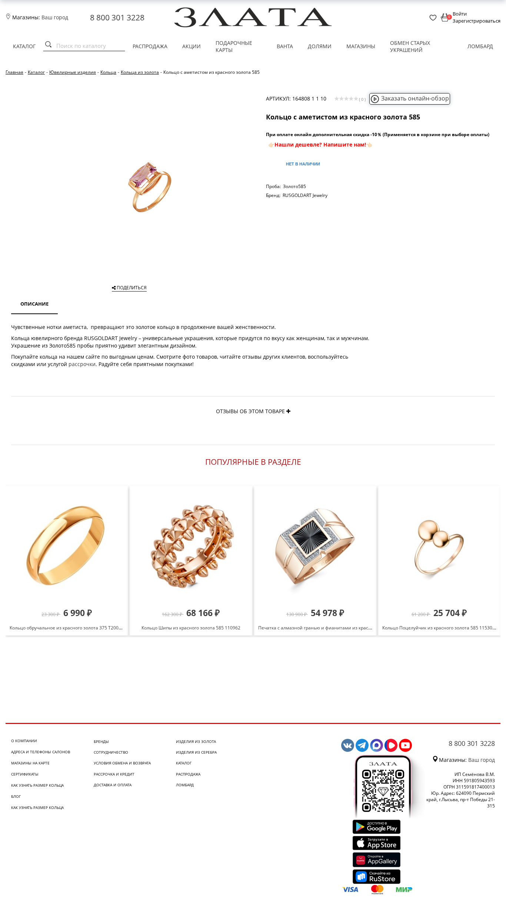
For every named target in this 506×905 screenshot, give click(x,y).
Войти (460, 13)
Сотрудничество (111, 752)
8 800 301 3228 (117, 17)
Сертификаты (25, 774)
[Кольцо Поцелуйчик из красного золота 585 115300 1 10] (439, 546)
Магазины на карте (30, 763)
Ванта (285, 46)
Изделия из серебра (196, 752)
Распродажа (150, 46)
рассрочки (82, 364)
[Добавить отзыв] (288, 411)
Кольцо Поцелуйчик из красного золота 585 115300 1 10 (443, 628)
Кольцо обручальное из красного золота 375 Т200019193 (72, 628)
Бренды (101, 741)
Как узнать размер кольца (37, 785)
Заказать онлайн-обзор (415, 98)
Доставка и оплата (113, 784)
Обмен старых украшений (410, 46)
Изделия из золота (196, 741)
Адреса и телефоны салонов (40, 751)
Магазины (360, 46)
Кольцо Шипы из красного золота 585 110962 (191, 628)
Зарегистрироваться (476, 20)
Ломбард (480, 46)
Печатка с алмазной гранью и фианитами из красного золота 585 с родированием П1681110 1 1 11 (367, 628)
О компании (24, 740)
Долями (320, 46)
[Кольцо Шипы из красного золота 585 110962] (191, 546)
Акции (191, 46)
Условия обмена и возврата (122, 763)
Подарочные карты (234, 46)
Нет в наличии (303, 164)
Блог (16, 796)
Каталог (24, 46)
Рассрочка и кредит (114, 774)
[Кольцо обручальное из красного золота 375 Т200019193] (66, 546)
